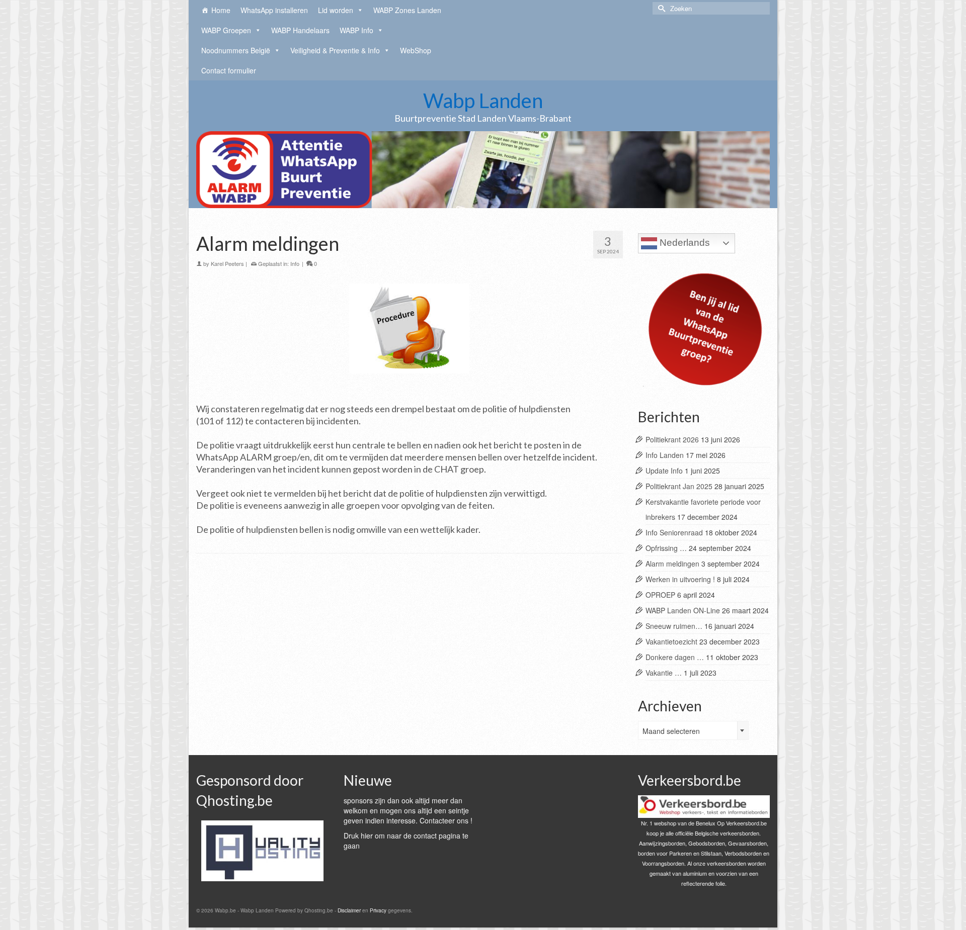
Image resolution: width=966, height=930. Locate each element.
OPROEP (660, 595)
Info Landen (665, 455)
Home (220, 10)
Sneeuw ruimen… (674, 626)
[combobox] (693, 730)
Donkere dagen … (675, 657)
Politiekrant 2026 (672, 439)
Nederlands (683, 242)
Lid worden (335, 10)
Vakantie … (664, 673)
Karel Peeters (227, 263)
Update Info (664, 471)
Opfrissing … (666, 548)
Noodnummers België (235, 50)
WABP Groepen (226, 30)
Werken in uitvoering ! (680, 579)
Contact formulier (228, 70)
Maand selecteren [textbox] (671, 731)
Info (294, 263)
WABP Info (356, 30)
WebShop (415, 50)
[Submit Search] (660, 8)
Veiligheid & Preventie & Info (335, 50)
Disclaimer (349, 910)
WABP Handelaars (300, 30)
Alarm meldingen (672, 564)
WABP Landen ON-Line (683, 610)
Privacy (378, 910)
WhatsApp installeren (274, 10)
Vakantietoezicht (671, 641)
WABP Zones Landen (407, 10)
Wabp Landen (483, 100)
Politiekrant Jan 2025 (679, 486)
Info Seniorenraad (674, 532)
